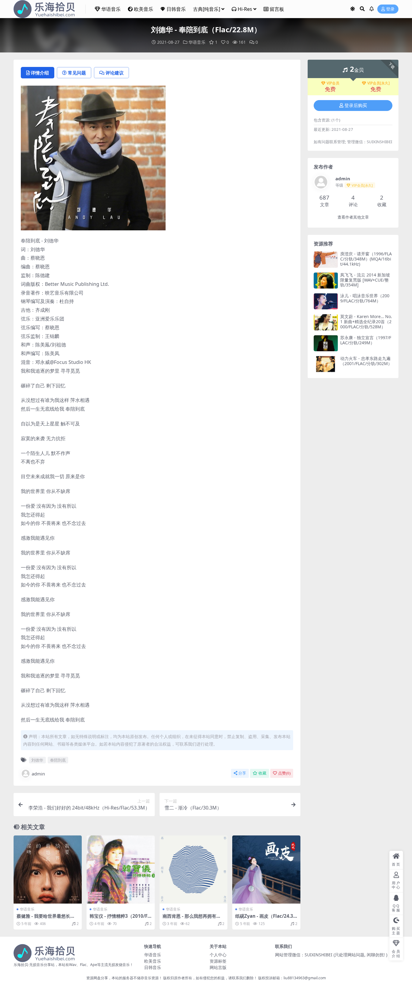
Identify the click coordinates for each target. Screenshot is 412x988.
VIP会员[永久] (378, 83)
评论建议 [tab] (115, 73)
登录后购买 (355, 105)
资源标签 (218, 961)
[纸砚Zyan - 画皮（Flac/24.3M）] (266, 869)
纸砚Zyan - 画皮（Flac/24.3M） (264, 918)
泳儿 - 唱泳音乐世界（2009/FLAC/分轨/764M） (364, 298)
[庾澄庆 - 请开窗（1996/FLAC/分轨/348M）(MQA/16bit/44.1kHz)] (326, 259)
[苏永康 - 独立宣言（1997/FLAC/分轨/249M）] (326, 343)
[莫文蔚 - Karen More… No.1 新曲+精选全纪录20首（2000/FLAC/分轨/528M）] (326, 322)
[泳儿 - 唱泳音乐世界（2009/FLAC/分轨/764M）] (326, 301)
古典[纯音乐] (206, 9)
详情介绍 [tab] (40, 73)
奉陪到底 (58, 760)
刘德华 (37, 760)
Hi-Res (245, 9)
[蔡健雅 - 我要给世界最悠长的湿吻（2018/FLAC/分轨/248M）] (48, 869)
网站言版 (218, 967)
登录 (390, 9)
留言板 (277, 9)
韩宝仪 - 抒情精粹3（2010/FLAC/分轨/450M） (120, 918)
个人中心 (218, 955)
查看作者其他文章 (353, 217)
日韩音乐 (176, 9)
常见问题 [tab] (77, 73)
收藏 (262, 773)
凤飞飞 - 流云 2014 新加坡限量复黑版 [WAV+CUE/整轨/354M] (365, 280)
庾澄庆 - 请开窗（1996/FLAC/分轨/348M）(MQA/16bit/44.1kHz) (366, 259)
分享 (242, 773)
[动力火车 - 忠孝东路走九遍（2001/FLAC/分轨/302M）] (326, 364)
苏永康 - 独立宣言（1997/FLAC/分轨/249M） (365, 340)
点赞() (284, 773)
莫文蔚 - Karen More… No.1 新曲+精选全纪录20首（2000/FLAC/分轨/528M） (366, 322)
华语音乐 (111, 9)
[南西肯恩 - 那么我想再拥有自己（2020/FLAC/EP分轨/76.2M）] (194, 869)
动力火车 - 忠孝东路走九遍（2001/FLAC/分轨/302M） (366, 360)
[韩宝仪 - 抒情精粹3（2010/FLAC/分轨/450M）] (121, 869)
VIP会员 (333, 83)
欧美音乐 (143, 9)
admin (38, 774)
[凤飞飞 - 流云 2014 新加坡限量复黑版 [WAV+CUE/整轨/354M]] (326, 281)
